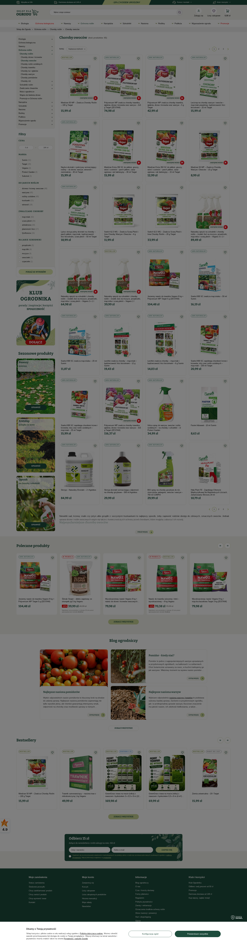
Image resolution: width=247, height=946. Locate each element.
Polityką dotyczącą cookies (91, 933)
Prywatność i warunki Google (76, 939)
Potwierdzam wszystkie (197, 934)
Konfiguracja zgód (150, 934)
